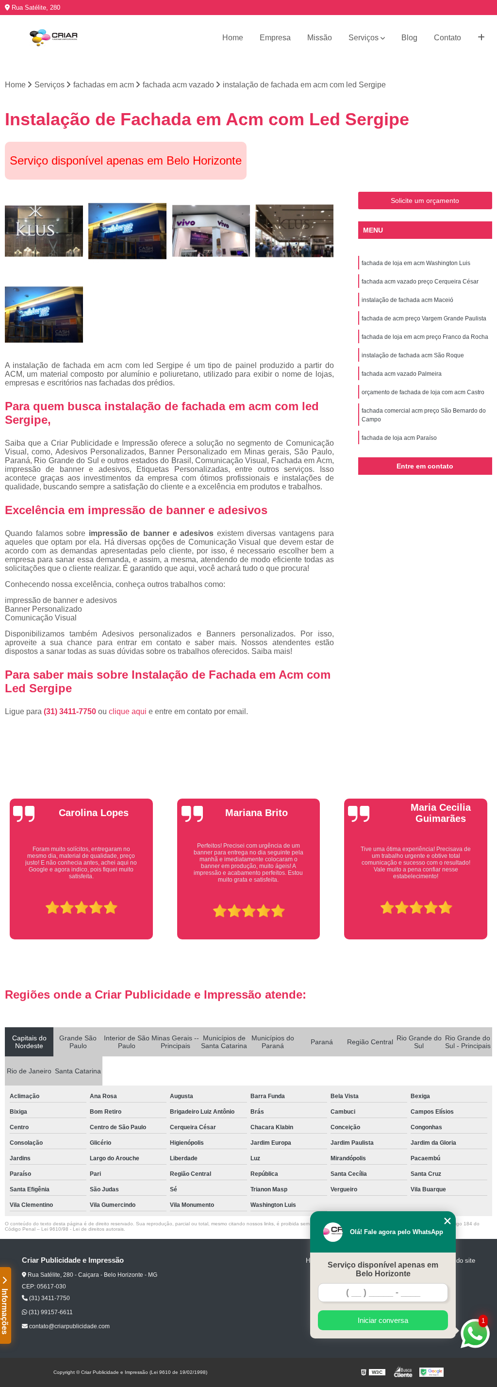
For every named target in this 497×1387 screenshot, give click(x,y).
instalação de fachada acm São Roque (413, 355)
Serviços (363, 37)
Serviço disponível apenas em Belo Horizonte (383, 1269)
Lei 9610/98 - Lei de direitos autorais (82, 1229)
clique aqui (128, 711)
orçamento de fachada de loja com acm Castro (423, 392)
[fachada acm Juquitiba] (44, 231)
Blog (409, 37)
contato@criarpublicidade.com (69, 1326)
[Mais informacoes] (481, 38)
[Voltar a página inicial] (53, 38)
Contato (447, 37)
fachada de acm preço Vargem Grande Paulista (424, 318)
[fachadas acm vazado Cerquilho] (127, 231)
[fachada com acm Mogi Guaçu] (294, 231)
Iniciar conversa (383, 1320)
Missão (319, 37)
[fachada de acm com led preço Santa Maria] (44, 314)
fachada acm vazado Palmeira (402, 373)
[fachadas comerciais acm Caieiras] (211, 231)
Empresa (275, 37)
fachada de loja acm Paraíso (399, 437)
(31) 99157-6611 (50, 1312)
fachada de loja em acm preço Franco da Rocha (425, 337)
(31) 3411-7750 (71, 711)
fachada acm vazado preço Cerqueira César (420, 281)
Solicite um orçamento (425, 200)
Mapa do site (457, 1260)
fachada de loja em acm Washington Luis (416, 263)
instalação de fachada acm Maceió (407, 300)
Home (232, 37)
